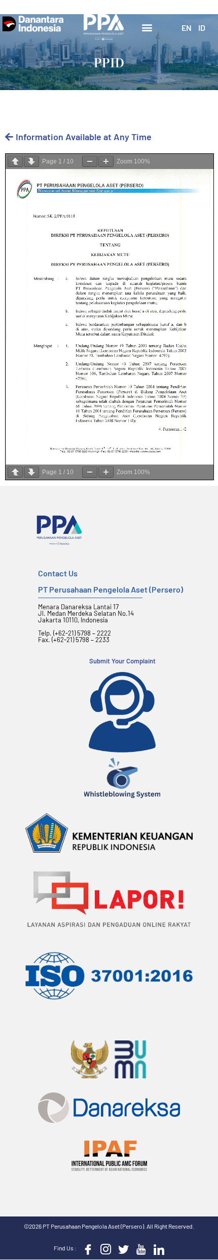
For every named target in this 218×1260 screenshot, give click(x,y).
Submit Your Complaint (122, 661)
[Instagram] (103, 1248)
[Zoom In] (106, 161)
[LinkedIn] (156, 1248)
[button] (147, 27)
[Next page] (31, 161)
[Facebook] (85, 1248)
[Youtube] (139, 1248)
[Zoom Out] (89, 161)
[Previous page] (15, 161)
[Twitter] (121, 1248)
